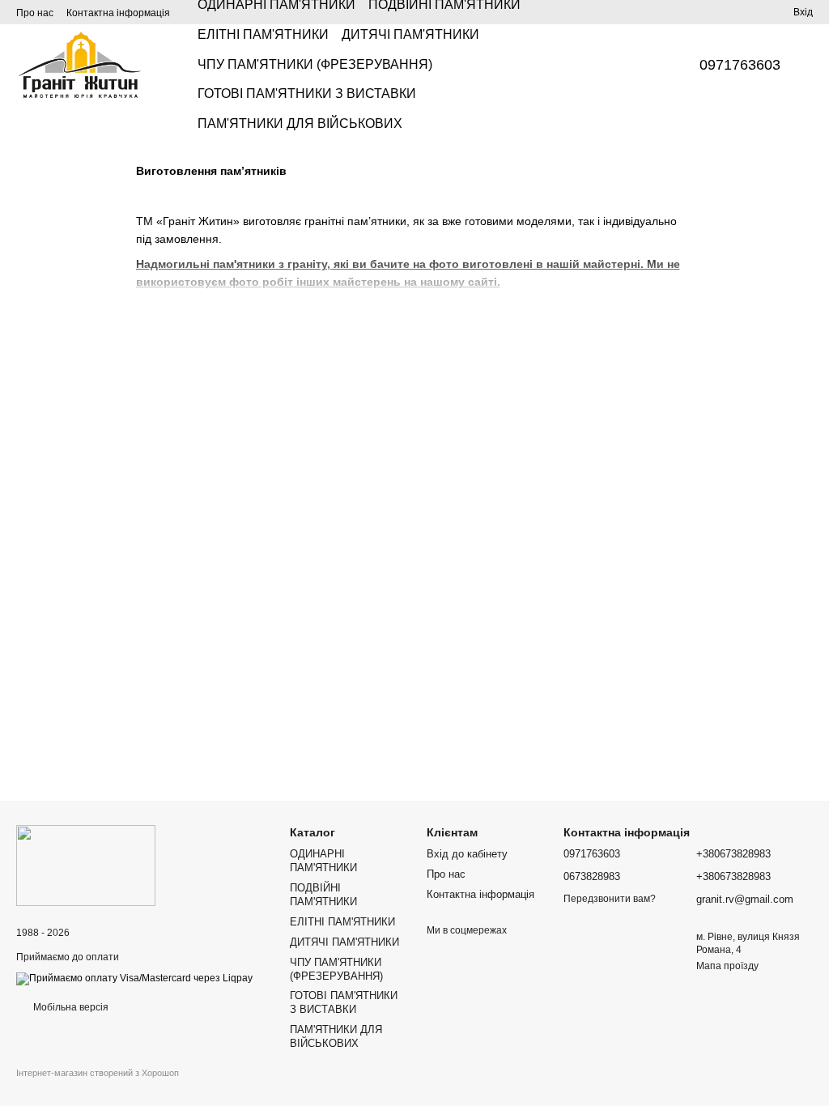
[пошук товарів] (644, 65)
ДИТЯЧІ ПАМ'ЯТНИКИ (410, 34)
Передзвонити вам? (609, 898)
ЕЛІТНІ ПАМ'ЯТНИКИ (263, 34)
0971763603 (739, 64)
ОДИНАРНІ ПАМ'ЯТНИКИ (323, 861)
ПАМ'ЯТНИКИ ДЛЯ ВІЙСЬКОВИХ (300, 123)
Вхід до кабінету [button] (467, 854)
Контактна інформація (118, 13)
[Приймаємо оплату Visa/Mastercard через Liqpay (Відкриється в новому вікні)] (134, 978)
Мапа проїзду (727, 966)
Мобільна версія (69, 1007)
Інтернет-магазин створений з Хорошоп (97, 1073)
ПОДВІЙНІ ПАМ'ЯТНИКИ (323, 895)
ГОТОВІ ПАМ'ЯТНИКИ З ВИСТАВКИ (307, 93)
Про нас (34, 13)
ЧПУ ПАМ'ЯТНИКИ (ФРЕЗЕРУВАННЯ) (315, 64)
